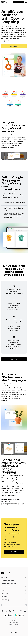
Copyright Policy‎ (13, 624)
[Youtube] (25, 611)
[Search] (25, 605)
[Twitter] (17, 611)
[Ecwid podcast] (6, 611)
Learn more (14, 359)
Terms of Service (13, 622)
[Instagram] (21, 611)
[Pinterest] (10, 611)
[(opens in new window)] (8, 615)
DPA (13, 620)
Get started (19, 2)
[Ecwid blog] (2, 611)
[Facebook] (14, 611)
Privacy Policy (13, 618)
